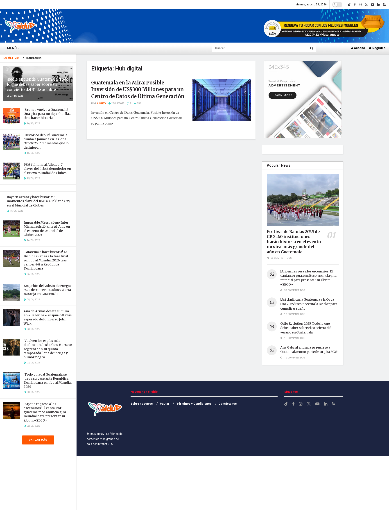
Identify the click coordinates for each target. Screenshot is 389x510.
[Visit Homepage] (20, 26)
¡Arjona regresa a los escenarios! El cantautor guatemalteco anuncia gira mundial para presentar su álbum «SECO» (45, 412)
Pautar (165, 403)
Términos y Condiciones (194, 403)
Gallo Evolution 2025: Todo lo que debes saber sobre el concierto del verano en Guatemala (305, 328)
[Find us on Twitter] (366, 4)
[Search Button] (312, 48)
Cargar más (38, 440)
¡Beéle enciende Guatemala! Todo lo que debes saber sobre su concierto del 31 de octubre (37, 84)
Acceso (359, 48)
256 (138, 103)
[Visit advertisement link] (325, 26)
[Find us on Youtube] (372, 4)
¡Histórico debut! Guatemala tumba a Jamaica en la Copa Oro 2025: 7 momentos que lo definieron (46, 141)
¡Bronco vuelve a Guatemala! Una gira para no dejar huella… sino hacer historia (48, 114)
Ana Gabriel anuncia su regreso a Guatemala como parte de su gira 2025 (309, 349)
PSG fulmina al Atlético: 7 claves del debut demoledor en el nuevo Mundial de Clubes (47, 169)
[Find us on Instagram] (360, 4)
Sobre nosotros (142, 403)
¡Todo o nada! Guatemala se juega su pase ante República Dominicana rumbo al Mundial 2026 (48, 380)
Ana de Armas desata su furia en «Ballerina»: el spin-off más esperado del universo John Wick (48, 317)
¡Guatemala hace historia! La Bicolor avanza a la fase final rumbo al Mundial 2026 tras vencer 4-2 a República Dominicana (46, 260)
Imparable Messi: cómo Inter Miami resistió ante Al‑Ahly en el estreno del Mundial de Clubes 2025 (47, 228)
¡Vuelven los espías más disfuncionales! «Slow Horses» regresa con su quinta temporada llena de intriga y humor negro (48, 349)
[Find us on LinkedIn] (378, 4)
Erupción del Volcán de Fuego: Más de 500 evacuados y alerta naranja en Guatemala (47, 290)
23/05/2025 (117, 103)
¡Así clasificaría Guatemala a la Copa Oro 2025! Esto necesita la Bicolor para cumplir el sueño (308, 303)
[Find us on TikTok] (349, 4)
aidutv (101, 103)
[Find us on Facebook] (355, 4)
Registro (379, 48)
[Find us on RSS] (384, 4)
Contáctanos (228, 403)
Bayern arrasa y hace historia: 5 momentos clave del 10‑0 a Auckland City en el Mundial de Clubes (38, 201)
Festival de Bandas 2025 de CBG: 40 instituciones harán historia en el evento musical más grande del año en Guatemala (294, 241)
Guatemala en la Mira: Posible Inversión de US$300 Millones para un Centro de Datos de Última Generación (137, 89)
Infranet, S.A (105, 444)
